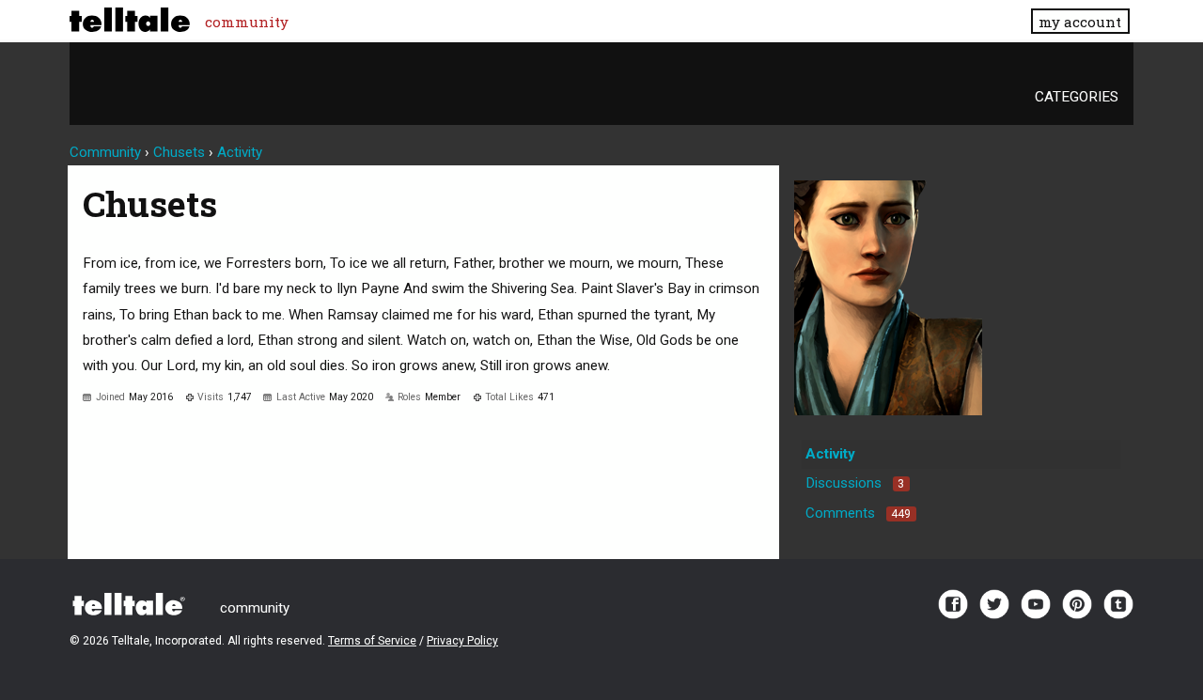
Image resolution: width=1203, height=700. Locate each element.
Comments (858, 513)
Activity (830, 453)
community (247, 21)
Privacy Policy (462, 640)
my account (1080, 21)
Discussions (854, 482)
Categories (1076, 96)
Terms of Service (372, 640)
